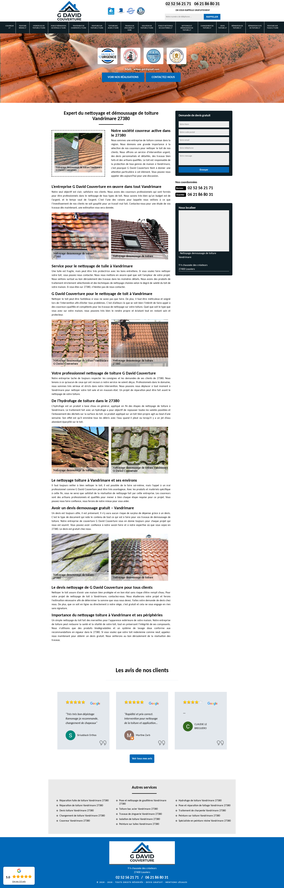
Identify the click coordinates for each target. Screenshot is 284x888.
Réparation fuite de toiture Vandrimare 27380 (84, 800)
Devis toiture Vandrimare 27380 (76, 810)
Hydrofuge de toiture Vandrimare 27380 (200, 800)
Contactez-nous (163, 77)
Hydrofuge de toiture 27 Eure (39, 27)
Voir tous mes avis (142, 758)
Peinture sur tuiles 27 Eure (272, 27)
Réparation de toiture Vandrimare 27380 (81, 805)
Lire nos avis (19, 882)
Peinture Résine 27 (22, 27)
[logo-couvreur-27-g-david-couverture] (69, 11)
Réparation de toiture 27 (237, 27)
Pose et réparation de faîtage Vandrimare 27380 (204, 805)
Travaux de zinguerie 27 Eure (129, 28)
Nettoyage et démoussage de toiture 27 (186, 28)
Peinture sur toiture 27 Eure (97, 27)
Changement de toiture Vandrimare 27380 (82, 815)
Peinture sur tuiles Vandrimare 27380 (139, 824)
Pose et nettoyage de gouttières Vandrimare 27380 (142, 802)
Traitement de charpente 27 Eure (78, 27)
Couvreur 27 (9, 27)
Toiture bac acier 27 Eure (113, 27)
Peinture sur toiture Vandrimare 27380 (199, 815)
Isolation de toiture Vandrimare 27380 (139, 819)
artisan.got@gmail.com (146, 69)
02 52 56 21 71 (178, 4)
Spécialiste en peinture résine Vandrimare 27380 (205, 821)
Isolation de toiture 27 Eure (147, 27)
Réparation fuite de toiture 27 (255, 27)
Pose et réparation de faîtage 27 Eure (58, 27)
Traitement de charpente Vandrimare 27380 (202, 810)
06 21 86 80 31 (207, 4)
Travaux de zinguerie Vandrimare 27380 (140, 814)
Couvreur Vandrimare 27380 (74, 821)
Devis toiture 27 (222, 27)
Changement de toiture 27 (207, 27)
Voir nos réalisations (123, 77)
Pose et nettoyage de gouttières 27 (165, 27)
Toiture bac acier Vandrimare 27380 (138, 809)
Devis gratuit (154, 882)
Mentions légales (176, 882)
